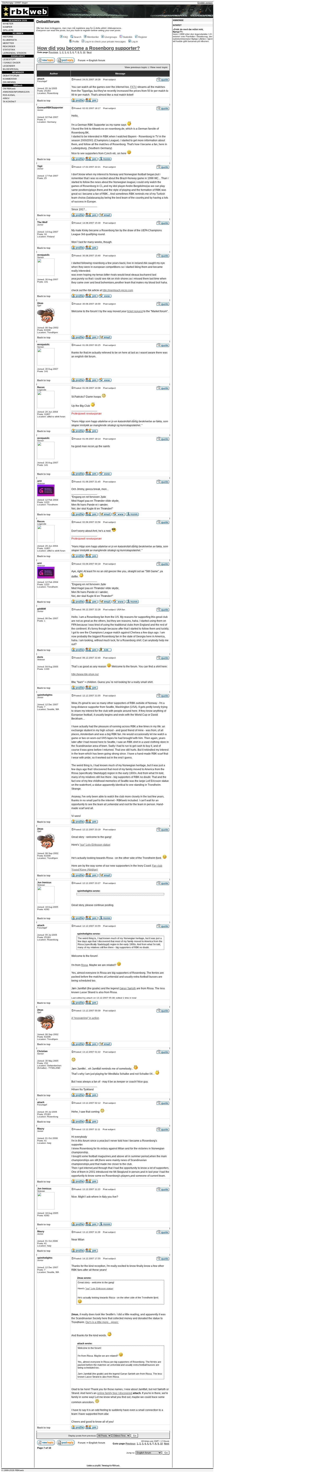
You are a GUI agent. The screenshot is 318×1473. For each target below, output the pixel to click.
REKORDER (9, 46)
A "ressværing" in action (85, 1018)
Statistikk (127, 37)
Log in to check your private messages (105, 41)
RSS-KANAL (9, 95)
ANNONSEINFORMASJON (16, 92)
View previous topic (136, 67)
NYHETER (8, 23)
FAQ (65, 37)
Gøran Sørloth (127, 988)
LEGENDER (9, 66)
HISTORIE (8, 36)
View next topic (159, 67)
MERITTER (8, 43)
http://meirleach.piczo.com (118, 290)
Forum (81, 60)
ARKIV (6, 98)
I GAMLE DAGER (11, 62)
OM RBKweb (9, 88)
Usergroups (110, 37)
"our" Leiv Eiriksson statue (95, 844)
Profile (75, 41)
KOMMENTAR (10, 79)
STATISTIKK (9, 49)
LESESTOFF (9, 59)
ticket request (135, 311)
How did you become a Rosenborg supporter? (88, 48)
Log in (135, 41)
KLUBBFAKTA (10, 40)
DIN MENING (9, 82)
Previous (53, 52)
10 (84, 52)
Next (89, 52)
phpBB (98, 1465)
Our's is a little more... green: (102, 1322)
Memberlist (93, 37)
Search (77, 37)
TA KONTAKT (9, 101)
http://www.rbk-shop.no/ (85, 674)
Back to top (43, 100)
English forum (97, 60)
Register (142, 37)
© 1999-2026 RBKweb (12, 1470)
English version (205, 3)
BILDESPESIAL (11, 69)
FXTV (133, 86)
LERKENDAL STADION (14, 53)
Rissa (84, 965)
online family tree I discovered (114, 1393)
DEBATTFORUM (11, 75)
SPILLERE (8, 30)
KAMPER (7, 27)
